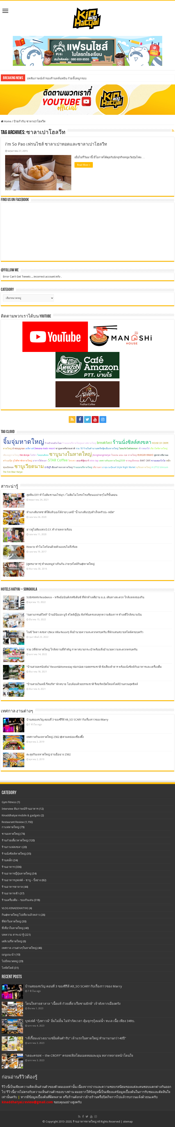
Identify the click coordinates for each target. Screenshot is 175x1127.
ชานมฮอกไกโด (158, 460)
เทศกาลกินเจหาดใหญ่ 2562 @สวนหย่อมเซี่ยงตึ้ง (55, 737)
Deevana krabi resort (44, 448)
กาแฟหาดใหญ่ (10, 827)
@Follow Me (10, 270)
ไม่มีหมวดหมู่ (10, 961)
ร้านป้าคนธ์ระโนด (53, 443)
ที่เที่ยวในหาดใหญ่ (12, 928)
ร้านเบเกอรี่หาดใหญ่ (82, 467)
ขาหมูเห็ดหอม (132, 460)
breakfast (104, 442)
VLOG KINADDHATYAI (15, 908)
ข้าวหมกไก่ (144, 448)
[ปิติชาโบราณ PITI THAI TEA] (87, 50)
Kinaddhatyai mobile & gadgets (21, 815)
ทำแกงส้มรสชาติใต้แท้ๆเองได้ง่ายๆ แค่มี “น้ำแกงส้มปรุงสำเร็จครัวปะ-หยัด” (70, 512)
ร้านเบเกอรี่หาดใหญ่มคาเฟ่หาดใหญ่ (79, 443)
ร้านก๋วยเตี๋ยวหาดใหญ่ (15, 840)
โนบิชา (33, 455)
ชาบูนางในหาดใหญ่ (70, 454)
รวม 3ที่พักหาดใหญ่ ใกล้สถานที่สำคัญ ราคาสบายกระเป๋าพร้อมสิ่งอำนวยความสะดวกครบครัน (81, 649)
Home (7, 121)
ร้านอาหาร (8, 867)
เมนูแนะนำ (8, 954)
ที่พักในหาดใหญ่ (11, 921)
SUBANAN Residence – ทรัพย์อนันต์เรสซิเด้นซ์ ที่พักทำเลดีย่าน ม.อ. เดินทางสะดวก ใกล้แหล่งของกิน (85, 597)
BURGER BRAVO (145, 455)
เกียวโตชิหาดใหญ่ (159, 448)
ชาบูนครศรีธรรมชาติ (65, 448)
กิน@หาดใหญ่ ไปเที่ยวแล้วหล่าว (21, 914)
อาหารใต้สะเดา (40, 460)
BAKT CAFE (145, 460)
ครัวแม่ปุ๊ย (7, 460)
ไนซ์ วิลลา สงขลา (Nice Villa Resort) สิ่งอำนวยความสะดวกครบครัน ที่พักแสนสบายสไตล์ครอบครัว (84, 632)
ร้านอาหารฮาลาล (12, 886)
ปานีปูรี (47, 467)
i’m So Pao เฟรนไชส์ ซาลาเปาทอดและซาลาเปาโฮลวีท (56, 144)
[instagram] (102, 419)
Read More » (83, 164)
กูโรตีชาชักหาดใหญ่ (22, 460)
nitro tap (94, 460)
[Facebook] (79, 419)
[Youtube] (95, 419)
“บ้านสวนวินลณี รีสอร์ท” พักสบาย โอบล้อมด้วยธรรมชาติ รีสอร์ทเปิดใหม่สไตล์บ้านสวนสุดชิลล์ (82, 684)
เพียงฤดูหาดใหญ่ (11, 455)
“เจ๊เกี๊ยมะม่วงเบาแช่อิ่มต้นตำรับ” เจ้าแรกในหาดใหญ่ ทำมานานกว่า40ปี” (75, 1038)
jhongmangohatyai (101, 455)
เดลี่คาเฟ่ (29, 448)
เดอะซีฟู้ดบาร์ (82, 460)
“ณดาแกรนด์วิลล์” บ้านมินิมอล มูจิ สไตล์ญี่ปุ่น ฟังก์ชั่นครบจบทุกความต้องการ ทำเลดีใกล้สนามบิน (84, 614)
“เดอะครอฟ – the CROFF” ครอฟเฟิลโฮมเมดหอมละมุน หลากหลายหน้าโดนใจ (79, 1056)
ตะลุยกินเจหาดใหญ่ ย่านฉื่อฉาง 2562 (48, 754)
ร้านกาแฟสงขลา (12, 847)
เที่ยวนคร (97, 467)
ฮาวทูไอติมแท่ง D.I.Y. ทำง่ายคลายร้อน (49, 529)
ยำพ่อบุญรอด (18, 448)
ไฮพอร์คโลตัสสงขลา (128, 448)
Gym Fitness (9, 802)
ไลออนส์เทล (42, 455)
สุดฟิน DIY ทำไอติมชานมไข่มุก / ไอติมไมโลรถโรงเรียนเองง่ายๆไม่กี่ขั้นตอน (71, 494)
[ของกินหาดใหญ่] (87, 99)
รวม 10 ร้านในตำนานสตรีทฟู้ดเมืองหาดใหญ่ (97, 448)
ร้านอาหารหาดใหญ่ (84, 1121)
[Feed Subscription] (173, 130)
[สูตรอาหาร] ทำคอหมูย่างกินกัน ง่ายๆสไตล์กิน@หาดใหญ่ (60, 564)
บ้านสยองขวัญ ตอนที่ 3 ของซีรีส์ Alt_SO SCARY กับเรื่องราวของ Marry (67, 719)
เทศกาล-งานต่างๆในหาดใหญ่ (19, 948)
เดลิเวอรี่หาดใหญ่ (12, 941)
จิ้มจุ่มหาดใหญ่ (23, 441)
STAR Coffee (58, 460)
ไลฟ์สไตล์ (7, 967)
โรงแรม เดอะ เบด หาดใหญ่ (124, 455)
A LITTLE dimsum (160, 467)
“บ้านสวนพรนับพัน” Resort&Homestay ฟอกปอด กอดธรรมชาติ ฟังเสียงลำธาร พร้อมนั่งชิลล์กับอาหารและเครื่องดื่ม (94, 666)
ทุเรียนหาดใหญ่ (143, 467)
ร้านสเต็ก (7, 860)
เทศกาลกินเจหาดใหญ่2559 (112, 460)
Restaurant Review (13, 822)
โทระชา (72, 460)
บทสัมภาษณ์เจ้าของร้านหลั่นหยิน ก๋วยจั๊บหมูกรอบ (56, 78)
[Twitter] (87, 419)
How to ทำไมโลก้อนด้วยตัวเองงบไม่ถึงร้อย (51, 546)
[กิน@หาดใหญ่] (87, 17)
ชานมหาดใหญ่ (11, 833)
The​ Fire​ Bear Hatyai (13, 472)
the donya (24, 455)
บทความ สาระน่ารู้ (13, 934)
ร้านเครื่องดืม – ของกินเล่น (17, 900)
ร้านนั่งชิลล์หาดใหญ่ (14, 853)
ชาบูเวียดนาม (29, 466)
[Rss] (72, 419)
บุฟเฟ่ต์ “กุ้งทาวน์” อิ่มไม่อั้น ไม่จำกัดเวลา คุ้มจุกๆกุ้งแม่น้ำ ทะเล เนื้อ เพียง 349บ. (80, 1021)
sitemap (128, 1121)
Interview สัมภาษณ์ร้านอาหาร (20, 808)
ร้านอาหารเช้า (10, 893)
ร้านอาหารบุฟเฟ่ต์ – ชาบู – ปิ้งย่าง (21, 880)
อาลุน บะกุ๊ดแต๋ (109, 467)
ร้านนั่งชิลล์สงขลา (132, 442)
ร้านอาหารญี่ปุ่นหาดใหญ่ (16, 873)
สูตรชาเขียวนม (161, 455)
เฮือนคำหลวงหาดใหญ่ (62, 467)
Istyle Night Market (126, 467)
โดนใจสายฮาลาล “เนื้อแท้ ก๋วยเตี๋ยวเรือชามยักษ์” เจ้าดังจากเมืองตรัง (72, 1004)
